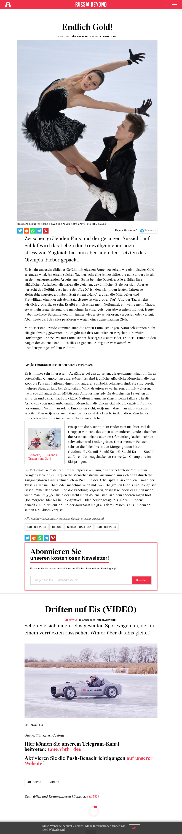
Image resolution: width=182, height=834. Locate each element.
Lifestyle (71, 620)
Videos (54, 782)
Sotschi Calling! (79, 527)
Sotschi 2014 (106, 527)
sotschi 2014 (36, 527)
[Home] (8, 4)
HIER (93, 796)
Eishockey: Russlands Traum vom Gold (42, 457)
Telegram (150, 230)
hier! (45, 829)
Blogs (56, 527)
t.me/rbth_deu (65, 749)
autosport (35, 782)
